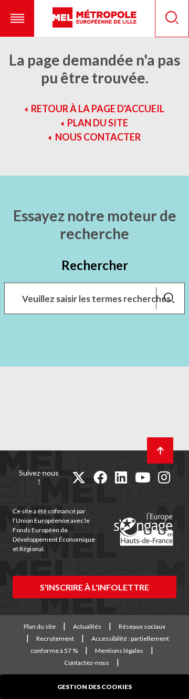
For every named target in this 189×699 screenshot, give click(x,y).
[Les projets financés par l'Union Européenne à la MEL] (143, 529)
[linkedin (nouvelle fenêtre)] (121, 477)
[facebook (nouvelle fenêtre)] (100, 477)
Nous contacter (98, 137)
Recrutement (55, 638)
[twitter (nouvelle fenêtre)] (79, 477)
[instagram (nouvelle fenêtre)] (164, 477)
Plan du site (97, 122)
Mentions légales (119, 650)
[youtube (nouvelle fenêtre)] (142, 477)
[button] (17, 18)
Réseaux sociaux (142, 626)
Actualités (87, 626)
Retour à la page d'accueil (97, 108)
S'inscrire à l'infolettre (94, 587)
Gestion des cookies (94, 687)
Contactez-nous (86, 662)
